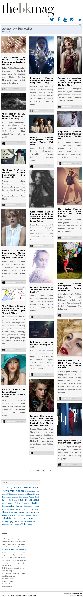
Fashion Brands (34, 497)
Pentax (37, 518)
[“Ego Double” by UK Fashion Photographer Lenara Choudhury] (13, 110)
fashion (25, 497)
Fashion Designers (9, 500)
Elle (20, 497)
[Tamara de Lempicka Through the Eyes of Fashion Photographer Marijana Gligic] (69, 74)
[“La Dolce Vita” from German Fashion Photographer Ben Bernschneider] (13, 166)
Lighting (12, 515)
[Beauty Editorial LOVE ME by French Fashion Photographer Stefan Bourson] (69, 357)
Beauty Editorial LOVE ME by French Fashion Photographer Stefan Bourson (69, 364)
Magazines (28, 515)
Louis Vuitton (21, 515)
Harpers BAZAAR (26, 512)
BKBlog (9, 494)
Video (24, 524)
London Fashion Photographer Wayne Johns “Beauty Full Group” (41, 141)
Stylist (12, 524)
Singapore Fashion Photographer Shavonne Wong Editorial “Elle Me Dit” (69, 135)
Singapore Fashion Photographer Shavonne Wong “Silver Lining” (41, 80)
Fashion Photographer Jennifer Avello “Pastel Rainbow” (41, 289)
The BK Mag (14, 595)
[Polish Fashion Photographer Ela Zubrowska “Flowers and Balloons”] (69, 280)
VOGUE (29, 524)
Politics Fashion (20, 521)
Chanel (30, 494)
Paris (31, 518)
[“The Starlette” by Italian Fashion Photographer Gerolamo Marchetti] (13, 54)
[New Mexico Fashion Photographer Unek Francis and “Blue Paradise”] (69, 205)
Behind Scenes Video (26, 487)
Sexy (38, 521)
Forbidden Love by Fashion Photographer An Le (41, 344)
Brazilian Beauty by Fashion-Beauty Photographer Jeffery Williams (13, 393)
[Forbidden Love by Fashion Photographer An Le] (41, 338)
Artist (3, 488)
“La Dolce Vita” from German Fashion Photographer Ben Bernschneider (13, 174)
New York (23, 518)
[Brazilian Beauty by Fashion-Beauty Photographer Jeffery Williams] (13, 386)
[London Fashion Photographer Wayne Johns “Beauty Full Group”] (41, 134)
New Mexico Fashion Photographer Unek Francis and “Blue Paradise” (69, 212)
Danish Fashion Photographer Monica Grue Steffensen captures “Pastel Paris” (13, 254)
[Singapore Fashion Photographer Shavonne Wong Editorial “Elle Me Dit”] (69, 128)
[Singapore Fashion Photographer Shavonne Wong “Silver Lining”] (41, 74)
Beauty (9, 488)
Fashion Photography (24, 506)
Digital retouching (12, 497)
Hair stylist (14, 512)
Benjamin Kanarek (14, 490)
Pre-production (31, 521)
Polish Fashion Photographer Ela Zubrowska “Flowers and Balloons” (69, 287)
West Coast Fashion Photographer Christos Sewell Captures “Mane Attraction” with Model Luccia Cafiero (41, 216)
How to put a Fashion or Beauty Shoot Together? (69, 441)
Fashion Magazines (22, 503)
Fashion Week (21, 509)
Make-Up (36, 515)
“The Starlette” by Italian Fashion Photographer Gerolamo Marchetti (13, 61)
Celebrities (23, 494)
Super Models (17, 524)
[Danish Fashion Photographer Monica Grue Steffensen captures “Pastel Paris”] (13, 247)
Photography (7, 521)
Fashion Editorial (28, 499)
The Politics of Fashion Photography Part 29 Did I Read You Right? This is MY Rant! (13, 309)
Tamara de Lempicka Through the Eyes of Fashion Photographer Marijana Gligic (69, 81)
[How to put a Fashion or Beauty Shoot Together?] (69, 437)
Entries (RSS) (21, 595)
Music (15, 518)
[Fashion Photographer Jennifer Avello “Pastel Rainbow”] (41, 283)
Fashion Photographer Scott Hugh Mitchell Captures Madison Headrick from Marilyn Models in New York (41, 420)
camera (15, 494)
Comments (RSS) (31, 595)
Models (6, 518)
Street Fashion (5, 524)
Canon (19, 494)
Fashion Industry (7, 503)
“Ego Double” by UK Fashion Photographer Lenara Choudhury (13, 116)
